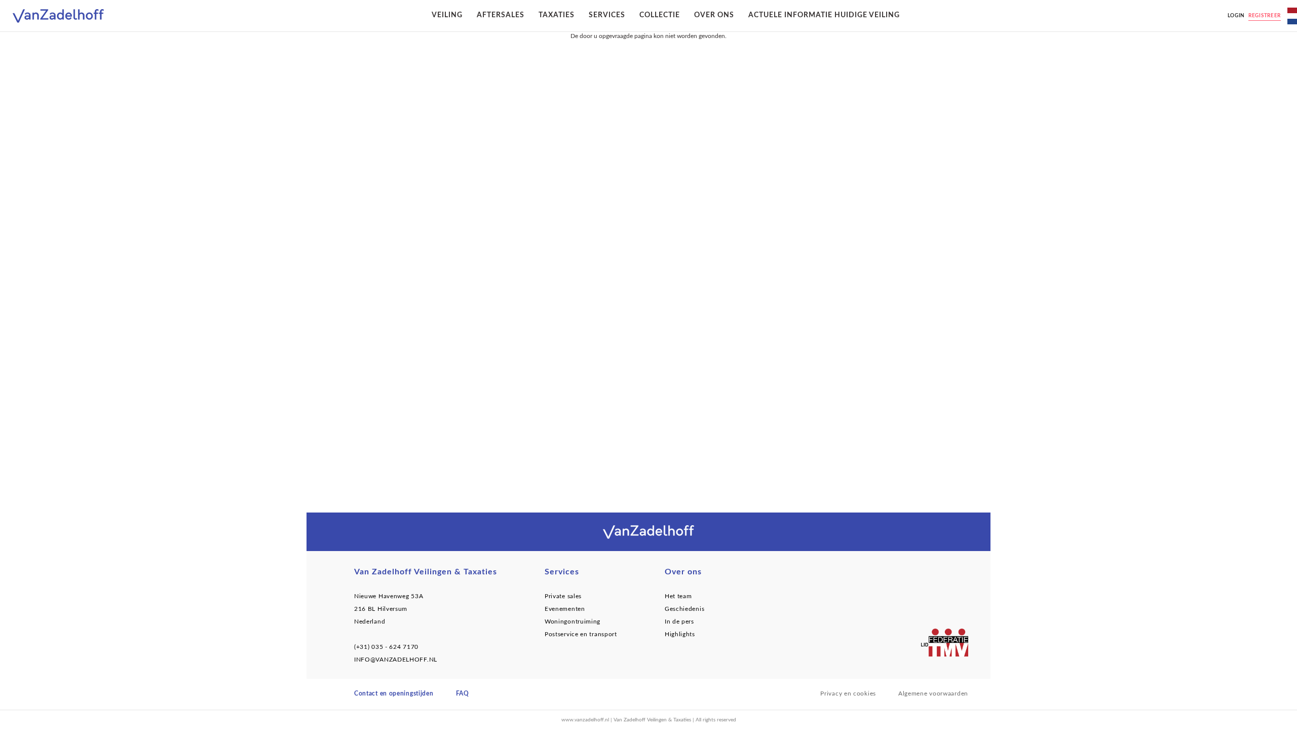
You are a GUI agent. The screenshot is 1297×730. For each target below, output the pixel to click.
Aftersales (500, 15)
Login (1236, 15)
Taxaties (557, 15)
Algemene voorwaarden (933, 693)
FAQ (462, 693)
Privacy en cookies (848, 693)
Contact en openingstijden (394, 693)
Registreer (1264, 15)
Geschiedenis (684, 609)
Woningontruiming (572, 621)
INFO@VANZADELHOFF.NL (395, 659)
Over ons (714, 15)
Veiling (447, 15)
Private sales (563, 596)
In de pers (679, 621)
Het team (678, 596)
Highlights (680, 634)
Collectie (659, 15)
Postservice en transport (581, 634)
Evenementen (565, 609)
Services (607, 15)
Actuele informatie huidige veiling (824, 15)
